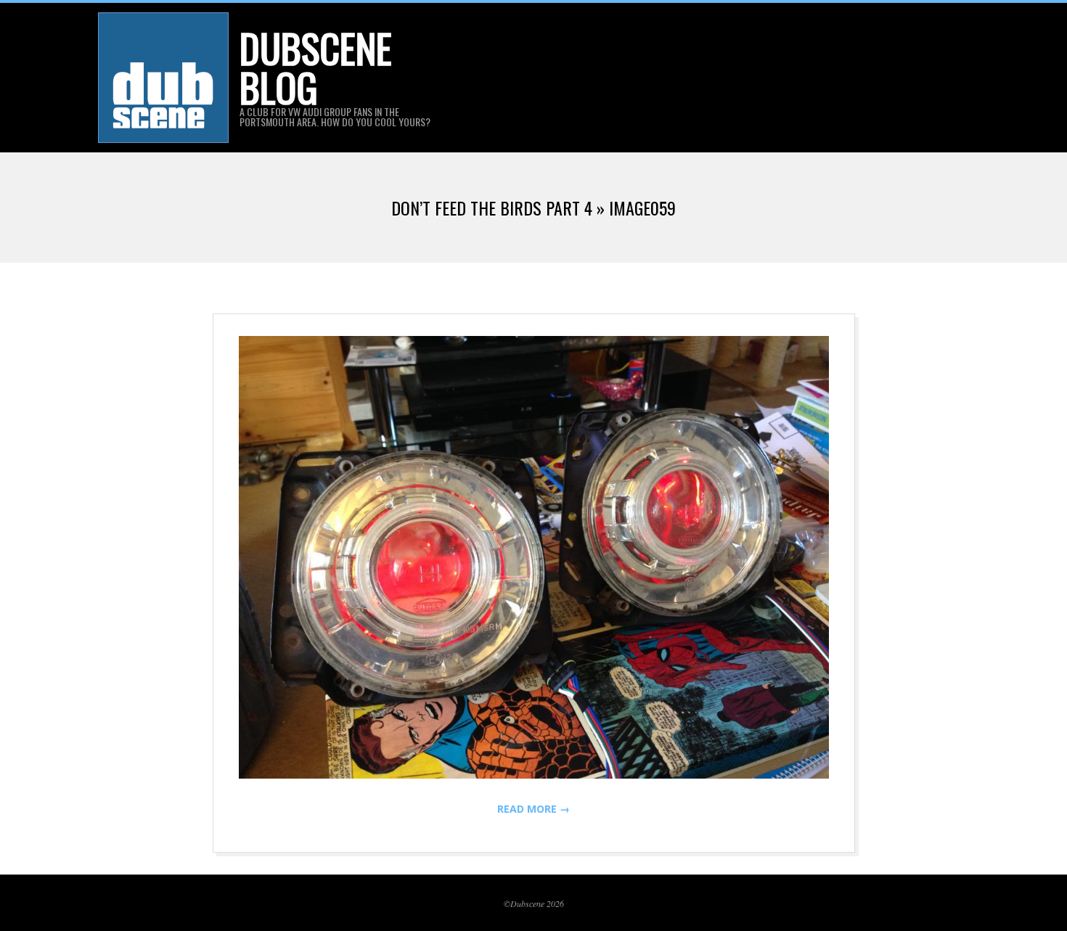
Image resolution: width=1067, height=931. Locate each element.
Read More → (533, 809)
